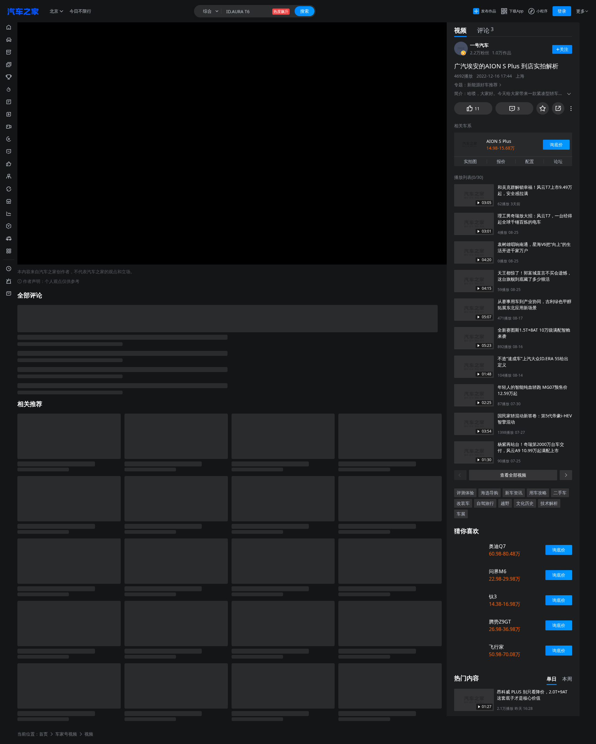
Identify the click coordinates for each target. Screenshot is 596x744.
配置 (529, 161)
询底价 (556, 144)
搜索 (304, 11)
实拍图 (470, 161)
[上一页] (460, 475)
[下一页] (566, 475)
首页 (43, 733)
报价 (501, 161)
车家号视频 (66, 733)
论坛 (558, 161)
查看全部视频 (513, 475)
